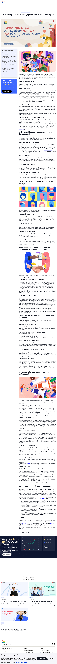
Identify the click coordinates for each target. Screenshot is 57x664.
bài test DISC (52, 523)
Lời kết (3, 75)
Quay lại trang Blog (24, 532)
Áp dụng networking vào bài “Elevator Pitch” (7, 72)
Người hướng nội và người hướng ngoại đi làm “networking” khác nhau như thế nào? (9, 61)
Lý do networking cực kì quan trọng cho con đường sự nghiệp (9, 53)
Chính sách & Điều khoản (28, 652)
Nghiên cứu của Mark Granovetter (25, 112)
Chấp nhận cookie (41, 658)
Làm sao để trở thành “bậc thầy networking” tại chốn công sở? (8, 69)
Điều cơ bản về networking (7, 50)
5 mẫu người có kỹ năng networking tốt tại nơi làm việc (9, 57)
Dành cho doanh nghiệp (28, 650)
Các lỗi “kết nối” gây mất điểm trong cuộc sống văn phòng (9, 65)
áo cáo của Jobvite (48, 150)
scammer (29, 463)
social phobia (36, 298)
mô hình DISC (43, 498)
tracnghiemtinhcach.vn (27, 523)
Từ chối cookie (52, 658)
